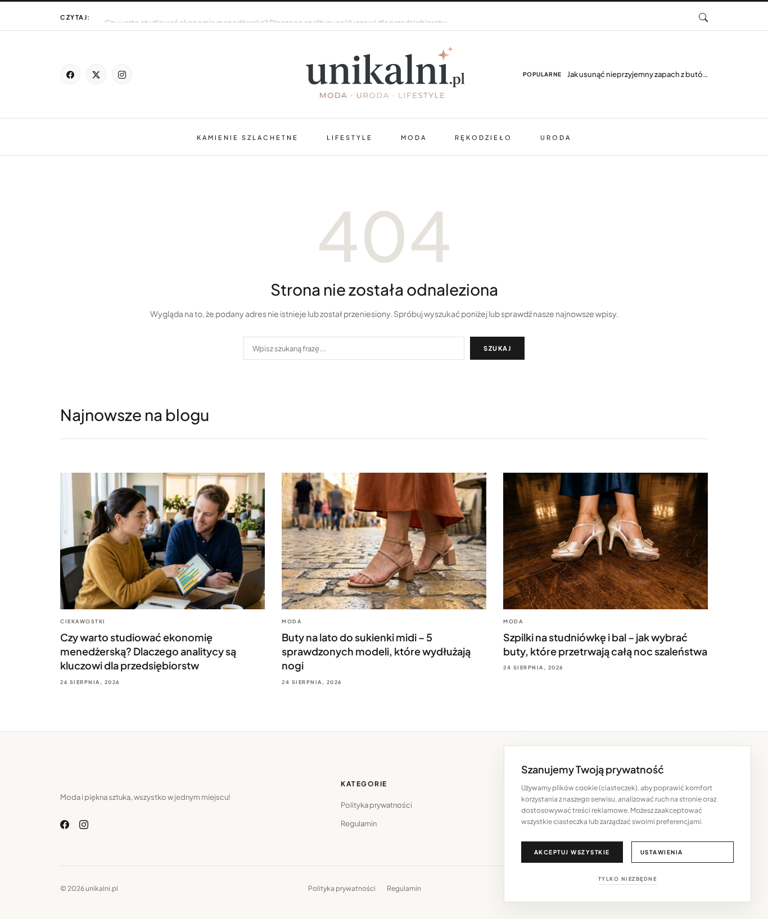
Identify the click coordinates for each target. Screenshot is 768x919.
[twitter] (96, 74)
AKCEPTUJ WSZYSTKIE (572, 852)
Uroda (555, 137)
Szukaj (497, 348)
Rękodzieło (483, 137)
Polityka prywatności (376, 804)
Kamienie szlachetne (248, 137)
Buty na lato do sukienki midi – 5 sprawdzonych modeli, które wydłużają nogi (237, 12)
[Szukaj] (703, 17)
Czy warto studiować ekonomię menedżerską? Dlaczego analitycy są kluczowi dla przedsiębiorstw (148, 651)
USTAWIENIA (661, 852)
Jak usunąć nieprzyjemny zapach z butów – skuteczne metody (637, 74)
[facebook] (70, 74)
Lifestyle (350, 137)
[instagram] (122, 74)
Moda (414, 137)
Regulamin (359, 823)
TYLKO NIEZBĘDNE (627, 879)
